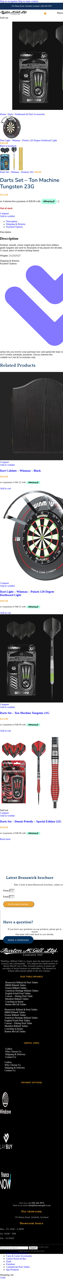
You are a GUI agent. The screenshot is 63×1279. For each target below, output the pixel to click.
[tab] (11, 221)
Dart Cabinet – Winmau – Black (20, 470)
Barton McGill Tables (15, 1004)
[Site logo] (13, 14)
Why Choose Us (13, 1051)
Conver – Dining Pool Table (19, 996)
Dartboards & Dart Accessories (30, 114)
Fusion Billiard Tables (15, 988)
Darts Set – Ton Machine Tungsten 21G (24, 713)
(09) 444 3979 (46, 6)
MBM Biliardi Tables (15, 985)
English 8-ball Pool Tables (18, 993)
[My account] (49, 13)
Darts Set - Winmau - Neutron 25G (17, 172)
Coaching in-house (14, 1001)
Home (3, 114)
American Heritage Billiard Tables (21, 990)
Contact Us (10, 1057)
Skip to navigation (9, 1)
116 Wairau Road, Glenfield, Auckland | (26, 6)
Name (6, 890)
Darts (11, 114)
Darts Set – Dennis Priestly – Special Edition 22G (30, 821)
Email (6, 896)
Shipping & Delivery (15, 1054)
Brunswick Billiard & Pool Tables (21, 982)
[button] (5, 488)
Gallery (8, 1049)
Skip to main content (28, 1)
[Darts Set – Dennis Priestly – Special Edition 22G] (30, 807)
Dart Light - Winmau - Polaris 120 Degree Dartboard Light (28, 140)
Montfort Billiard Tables (16, 999)
